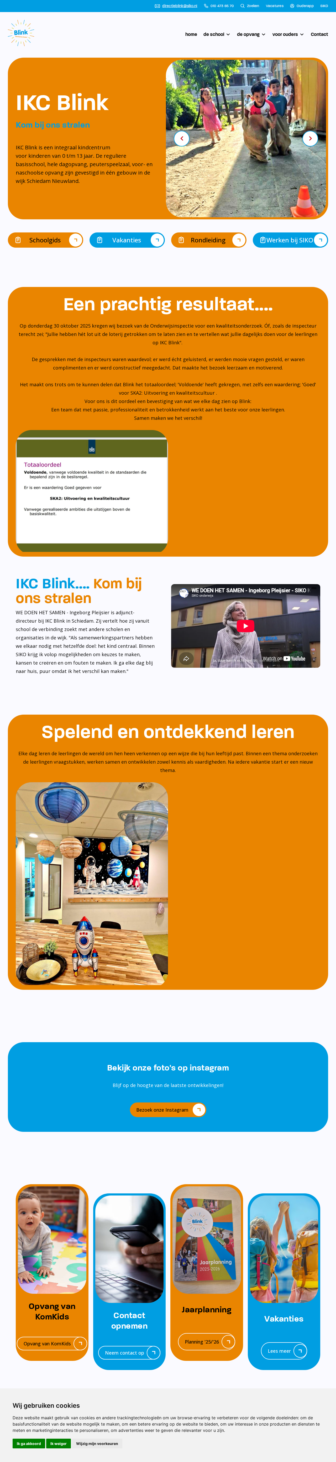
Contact (319, 34)
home (191, 34)
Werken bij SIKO (289, 240)
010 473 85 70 (222, 6)
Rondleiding (208, 240)
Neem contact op (124, 1353)
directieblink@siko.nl (179, 6)
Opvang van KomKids (47, 1343)
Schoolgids (45, 240)
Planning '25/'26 (202, 1342)
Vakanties (126, 240)
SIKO (324, 6)
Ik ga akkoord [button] (29, 1443)
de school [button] (213, 34)
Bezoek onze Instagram (162, 1110)
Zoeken (253, 6)
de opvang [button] (248, 34)
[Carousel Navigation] (246, 138)
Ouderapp (305, 6)
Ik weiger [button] (58, 1443)
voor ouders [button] (285, 34)
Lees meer (279, 1351)
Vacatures (275, 6)
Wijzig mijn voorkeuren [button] (97, 1443)
